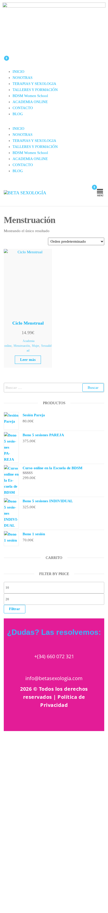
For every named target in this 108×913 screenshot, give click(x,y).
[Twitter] (93, 720)
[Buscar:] (54, 387)
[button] (54, 122)
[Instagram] (55, 720)
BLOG (18, 114)
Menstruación (22, 346)
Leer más (28, 360)
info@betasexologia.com (54, 678)
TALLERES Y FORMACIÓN (35, 90)
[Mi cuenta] (85, 189)
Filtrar (14, 609)
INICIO (18, 72)
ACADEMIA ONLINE (30, 102)
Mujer (35, 346)
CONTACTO (23, 108)
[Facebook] (74, 720)
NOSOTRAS (22, 78)
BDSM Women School (30, 96)
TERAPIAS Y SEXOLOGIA (34, 84)
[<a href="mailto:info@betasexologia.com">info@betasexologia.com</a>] (54, 667)
